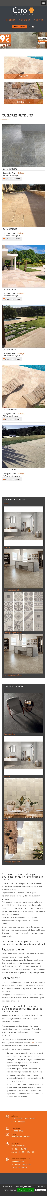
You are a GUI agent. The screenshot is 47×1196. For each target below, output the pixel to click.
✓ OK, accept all (26, 1190)
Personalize (40, 1190)
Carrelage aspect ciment (13, 632)
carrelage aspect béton (13, 590)
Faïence (7, 547)
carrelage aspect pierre (12, 861)
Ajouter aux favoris (12, 178)
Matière (7, 819)
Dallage (21, 173)
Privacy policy (25, 1193)
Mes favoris (20, 27)
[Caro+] (23, 11)
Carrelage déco (9, 734)
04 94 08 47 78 (17, 1131)
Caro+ (33, 1043)
